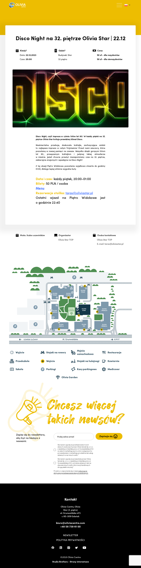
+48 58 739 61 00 (70, 526)
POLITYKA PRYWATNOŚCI (70, 540)
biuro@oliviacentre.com (70, 523)
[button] (119, 5)
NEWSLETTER (70, 535)
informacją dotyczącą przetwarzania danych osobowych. (71, 472)
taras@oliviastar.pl (79, 193)
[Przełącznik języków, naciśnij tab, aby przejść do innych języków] (127, 5)
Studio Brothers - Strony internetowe (70, 561)
